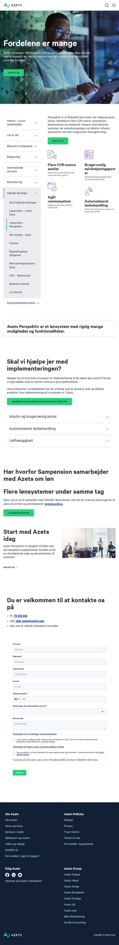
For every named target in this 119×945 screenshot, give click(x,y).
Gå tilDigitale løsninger (23, 202)
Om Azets (11, 820)
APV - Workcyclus (19, 275)
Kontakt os (9, 567)
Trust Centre (71, 832)
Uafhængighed (21, 441)
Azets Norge (71, 886)
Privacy (68, 826)
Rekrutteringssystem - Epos (22, 265)
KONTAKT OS (13, 72)
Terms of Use (72, 838)
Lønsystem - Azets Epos (20, 212)
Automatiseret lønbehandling (32, 429)
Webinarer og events (17, 838)
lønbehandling (53, 504)
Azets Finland (72, 874)
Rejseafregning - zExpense (19, 253)
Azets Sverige (72, 898)
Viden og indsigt (15, 844)
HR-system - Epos (20, 235)
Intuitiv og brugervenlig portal (32, 417)
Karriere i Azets (14, 832)
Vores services (14, 826)
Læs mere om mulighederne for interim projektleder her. (39, 401)
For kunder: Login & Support (22, 856)
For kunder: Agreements (78, 844)
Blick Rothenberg (74, 916)
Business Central (19, 284)
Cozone (13, 243)
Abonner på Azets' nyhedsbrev (23, 881)
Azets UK (69, 904)
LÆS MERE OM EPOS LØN (18, 512)
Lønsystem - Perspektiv (16, 224)
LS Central (15, 292)
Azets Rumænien (74, 892)
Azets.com (70, 910)
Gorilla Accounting (75, 922)
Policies (68, 820)
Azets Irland (71, 880)
